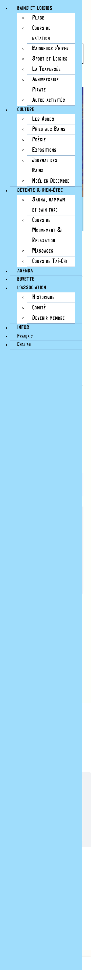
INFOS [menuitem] (23, 327)
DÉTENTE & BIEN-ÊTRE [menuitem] (40, 190)
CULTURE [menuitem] (25, 110)
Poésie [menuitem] (39, 140)
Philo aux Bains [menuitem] (48, 129)
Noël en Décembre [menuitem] (51, 181)
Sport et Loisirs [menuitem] (49, 59)
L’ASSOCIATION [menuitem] (31, 288)
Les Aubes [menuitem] (43, 119)
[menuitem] (25, 336)
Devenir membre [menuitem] (48, 318)
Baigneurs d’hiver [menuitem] (50, 48)
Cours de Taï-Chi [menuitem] (49, 261)
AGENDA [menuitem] (25, 271)
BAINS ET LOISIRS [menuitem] (34, 8)
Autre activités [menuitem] (48, 100)
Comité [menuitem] (39, 308)
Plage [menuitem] (38, 18)
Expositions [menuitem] (44, 150)
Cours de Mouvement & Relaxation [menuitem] (47, 230)
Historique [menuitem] (43, 297)
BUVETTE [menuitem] (25, 279)
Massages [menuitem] (42, 251)
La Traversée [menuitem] (46, 69)
